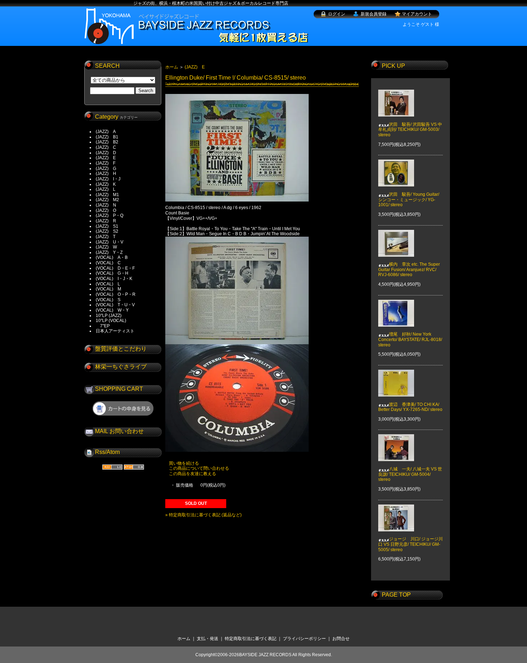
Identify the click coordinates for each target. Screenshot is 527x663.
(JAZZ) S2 (107, 231)
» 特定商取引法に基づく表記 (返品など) (203, 514)
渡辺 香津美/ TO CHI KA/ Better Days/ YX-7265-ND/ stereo (410, 407)
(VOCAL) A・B (112, 257)
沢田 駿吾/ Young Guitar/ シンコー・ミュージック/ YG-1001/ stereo (408, 199)
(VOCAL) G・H (112, 273)
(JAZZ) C (106, 147)
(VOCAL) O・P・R (116, 294)
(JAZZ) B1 (107, 136)
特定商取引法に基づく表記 (250, 638)
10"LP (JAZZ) (109, 315)
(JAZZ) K (106, 184)
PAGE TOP (396, 595)
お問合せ (341, 638)
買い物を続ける (184, 463)
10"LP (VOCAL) (111, 320)
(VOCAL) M (108, 289)
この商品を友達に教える (192, 473)
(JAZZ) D (106, 152)
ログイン (336, 13)
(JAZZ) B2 (107, 142)
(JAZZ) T (105, 236)
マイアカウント (417, 13)
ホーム (171, 67)
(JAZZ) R (106, 220)
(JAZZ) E (106, 157)
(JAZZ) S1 (107, 226)
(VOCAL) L (108, 283)
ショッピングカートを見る (122, 408)
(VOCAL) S (108, 299)
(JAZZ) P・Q (109, 215)
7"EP (103, 325)
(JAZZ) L (105, 189)
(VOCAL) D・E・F (115, 268)
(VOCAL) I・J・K (114, 278)
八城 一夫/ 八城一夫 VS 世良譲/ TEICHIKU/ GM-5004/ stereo (410, 474)
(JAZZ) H (106, 173)
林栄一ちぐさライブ (121, 367)
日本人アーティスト (115, 330)
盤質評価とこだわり (121, 349)
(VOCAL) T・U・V (115, 304)
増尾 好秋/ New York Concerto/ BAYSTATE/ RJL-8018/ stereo (410, 339)
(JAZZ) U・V (109, 242)
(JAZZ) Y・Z (109, 252)
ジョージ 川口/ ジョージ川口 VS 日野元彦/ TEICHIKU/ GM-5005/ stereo (410, 544)
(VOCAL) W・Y (112, 310)
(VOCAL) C (108, 262)
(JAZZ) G (106, 168)
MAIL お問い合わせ (119, 431)
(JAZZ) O (106, 210)
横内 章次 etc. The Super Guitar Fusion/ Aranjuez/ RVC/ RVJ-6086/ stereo (409, 269)
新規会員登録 (373, 13)
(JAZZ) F (105, 163)
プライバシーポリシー (304, 638)
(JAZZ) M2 (107, 199)
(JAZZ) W (106, 247)
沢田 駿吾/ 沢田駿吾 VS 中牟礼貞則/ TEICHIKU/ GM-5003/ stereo (410, 129)
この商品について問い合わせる (199, 468)
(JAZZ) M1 (107, 194)
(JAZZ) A (106, 131)
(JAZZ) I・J (110, 178)
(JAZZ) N (106, 205)
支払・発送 (207, 638)
